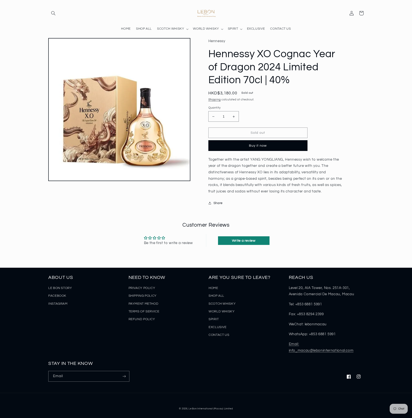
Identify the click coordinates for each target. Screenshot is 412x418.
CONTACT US (219, 335)
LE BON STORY (60, 288)
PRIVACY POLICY (142, 288)
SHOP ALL (216, 295)
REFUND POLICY (142, 319)
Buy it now (258, 145)
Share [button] (218, 203)
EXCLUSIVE (218, 327)
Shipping (214, 99)
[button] (53, 13)
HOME (213, 288)
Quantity (214, 107)
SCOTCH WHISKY (222, 303)
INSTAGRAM (58, 303)
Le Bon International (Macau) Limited (211, 408)
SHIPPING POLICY (143, 295)
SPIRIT (214, 319)
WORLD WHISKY (222, 311)
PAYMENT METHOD (144, 303)
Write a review (244, 240)
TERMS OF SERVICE (144, 311)
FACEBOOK (57, 295)
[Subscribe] (124, 376)
